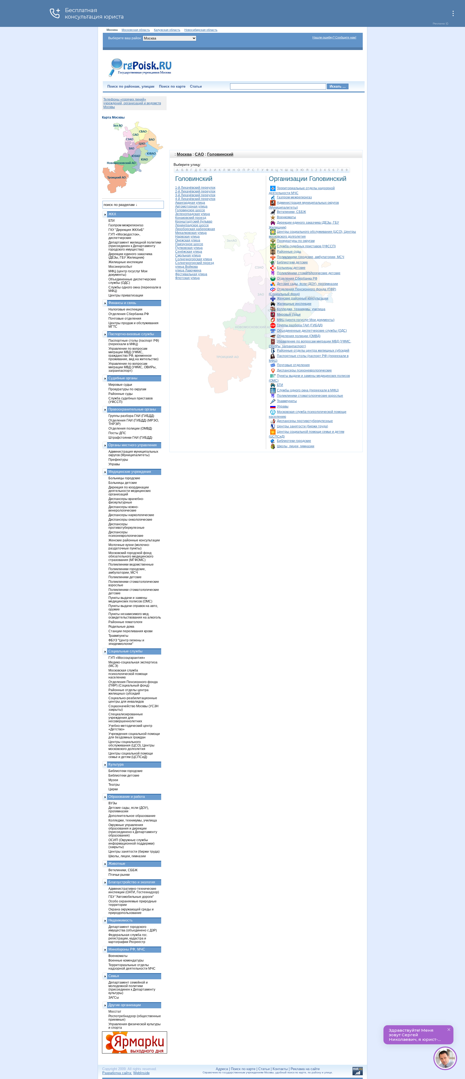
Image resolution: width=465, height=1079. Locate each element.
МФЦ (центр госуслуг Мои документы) (305, 320)
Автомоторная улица (191, 206)
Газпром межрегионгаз (294, 197)
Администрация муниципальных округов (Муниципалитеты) (133, 453)
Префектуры (118, 459)
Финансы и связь (122, 303)
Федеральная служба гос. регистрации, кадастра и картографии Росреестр (127, 938)
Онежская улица (187, 240)
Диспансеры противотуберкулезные (305, 421)
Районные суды (289, 251)
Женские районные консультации (302, 298)
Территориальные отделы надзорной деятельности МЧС (132, 966)
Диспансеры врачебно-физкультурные (126, 500)
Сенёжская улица (188, 251)
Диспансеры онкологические (130, 519)
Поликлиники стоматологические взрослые (310, 396)
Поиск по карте (172, 86)
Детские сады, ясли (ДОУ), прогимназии (307, 284)
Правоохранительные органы (132, 409)
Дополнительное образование (132, 815)
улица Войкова (186, 267)
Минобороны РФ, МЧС (126, 949)
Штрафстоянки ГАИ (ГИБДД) (130, 437)
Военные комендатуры (126, 960)
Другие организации (124, 1005)
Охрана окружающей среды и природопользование (131, 910)
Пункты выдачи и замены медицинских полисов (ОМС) (130, 599)
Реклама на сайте (305, 1069)
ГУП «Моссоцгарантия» (126, 657)
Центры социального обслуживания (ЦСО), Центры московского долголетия (131, 745)
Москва (184, 154)
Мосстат (114, 1011)
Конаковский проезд (190, 218)
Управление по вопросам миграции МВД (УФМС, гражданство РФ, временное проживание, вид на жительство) (133, 354)
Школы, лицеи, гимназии (295, 446)
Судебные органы (122, 378)
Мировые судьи (289, 314)
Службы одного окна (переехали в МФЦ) (308, 390)
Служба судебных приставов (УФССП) (306, 246)
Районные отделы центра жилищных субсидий (313, 350)
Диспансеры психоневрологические (304, 370)
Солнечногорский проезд (194, 263)
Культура (116, 764)
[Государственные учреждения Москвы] (140, 77)
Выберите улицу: (187, 165)
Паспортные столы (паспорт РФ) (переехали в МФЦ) (133, 342)
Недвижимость (120, 920)
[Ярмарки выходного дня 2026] (131, 1042)
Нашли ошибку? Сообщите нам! (334, 37)
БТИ (280, 385)
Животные (116, 864)
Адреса (222, 1069)
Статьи (196, 86)
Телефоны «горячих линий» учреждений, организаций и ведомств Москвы (132, 103)
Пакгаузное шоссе (189, 244)
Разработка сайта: (117, 1073)
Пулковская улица (189, 248)
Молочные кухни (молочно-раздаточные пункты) (129, 546)
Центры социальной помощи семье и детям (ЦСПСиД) (130, 755)
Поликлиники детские (125, 577)
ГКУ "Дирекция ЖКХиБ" (126, 229)
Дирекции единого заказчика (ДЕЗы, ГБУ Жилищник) (130, 255)
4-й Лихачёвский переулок (195, 199)
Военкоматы (286, 217)
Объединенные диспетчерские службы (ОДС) (312, 331)
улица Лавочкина (188, 270)
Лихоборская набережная (195, 229)
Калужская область (167, 29)
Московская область (136, 29)
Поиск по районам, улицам (130, 86)
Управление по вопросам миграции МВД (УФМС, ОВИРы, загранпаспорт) (132, 367)
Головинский (220, 154)
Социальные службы (125, 651)
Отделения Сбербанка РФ (297, 278)
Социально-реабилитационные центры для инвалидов (132, 699)
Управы (282, 406)
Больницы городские (124, 478)
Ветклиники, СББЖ (291, 212)
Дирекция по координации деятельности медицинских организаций (129, 490)
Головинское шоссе (190, 210)
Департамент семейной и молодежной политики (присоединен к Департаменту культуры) (131, 988)
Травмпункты (287, 401)
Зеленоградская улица (192, 214)
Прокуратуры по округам (296, 241)
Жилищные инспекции (294, 304)
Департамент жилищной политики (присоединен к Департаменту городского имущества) (134, 246)
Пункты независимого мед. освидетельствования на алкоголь (134, 615)
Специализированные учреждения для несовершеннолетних (125, 717)
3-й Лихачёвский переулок (195, 195)
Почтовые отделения (293, 365)
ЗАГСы (113, 997)
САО (199, 154)
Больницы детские (291, 268)
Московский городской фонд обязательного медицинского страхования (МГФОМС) (130, 556)
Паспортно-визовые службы (131, 334)
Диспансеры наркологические (131, 515)
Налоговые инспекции (125, 309)
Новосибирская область (200, 29)
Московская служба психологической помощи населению (127, 674)
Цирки (113, 789)
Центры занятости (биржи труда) (302, 426)
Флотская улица (187, 278)
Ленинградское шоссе (192, 225)
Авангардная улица (190, 203)
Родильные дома (121, 626)
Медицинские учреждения (129, 472)
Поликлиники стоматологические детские (308, 273)
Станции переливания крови (130, 631)
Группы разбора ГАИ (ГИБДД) (300, 325)
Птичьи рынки (119, 874)
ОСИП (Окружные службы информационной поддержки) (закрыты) (131, 843)
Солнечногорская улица (193, 259)
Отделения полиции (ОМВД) (298, 336)
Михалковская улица (191, 233)
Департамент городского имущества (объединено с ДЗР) (132, 928)
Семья (113, 976)
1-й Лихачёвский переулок (195, 188)
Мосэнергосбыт (120, 266)
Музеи (113, 780)
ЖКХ (112, 214)
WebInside (141, 1073)
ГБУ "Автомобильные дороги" (131, 896)
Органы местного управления (132, 445)
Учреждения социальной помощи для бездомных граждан (134, 735)
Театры (114, 784)
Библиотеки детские (292, 262)
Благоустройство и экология (131, 882)
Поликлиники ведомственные (131, 564)
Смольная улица (188, 255)
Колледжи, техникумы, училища (301, 309)
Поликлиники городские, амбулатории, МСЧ (310, 257)
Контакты (280, 1069)
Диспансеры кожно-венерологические (123, 508)
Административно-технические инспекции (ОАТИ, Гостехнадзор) (133, 890)
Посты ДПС (117, 433)
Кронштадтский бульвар (193, 221)
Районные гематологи (125, 622)
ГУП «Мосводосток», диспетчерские (124, 236)
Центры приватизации (125, 295)
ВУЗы (112, 803)
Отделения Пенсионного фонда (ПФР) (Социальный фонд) (133, 683)
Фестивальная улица (191, 274)
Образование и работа (126, 797)
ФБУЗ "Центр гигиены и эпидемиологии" (126, 641)
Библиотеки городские (294, 441)
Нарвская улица (187, 236)
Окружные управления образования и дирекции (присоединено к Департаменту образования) (132, 830)
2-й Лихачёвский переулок (195, 191)
